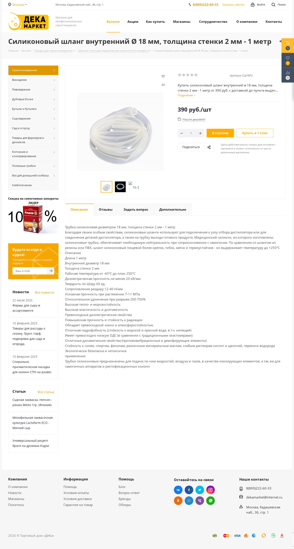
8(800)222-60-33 (205, 4)
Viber (199, 500)
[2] (184, 75)
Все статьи (46, 392)
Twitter (199, 490)
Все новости (44, 292)
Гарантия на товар (78, 505)
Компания (17, 479)
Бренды (125, 499)
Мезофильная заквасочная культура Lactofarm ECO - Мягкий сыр (32, 423)
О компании (18, 487)
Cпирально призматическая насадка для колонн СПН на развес (32, 367)
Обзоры (125, 505)
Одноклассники (178, 500)
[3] (188, 75)
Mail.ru (189, 500)
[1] (180, 75)
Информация (75, 479)
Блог (122, 487)
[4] (192, 75)
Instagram (210, 490)
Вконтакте (178, 490)
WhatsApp (210, 500)
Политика (16, 505)
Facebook (189, 490)
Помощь (70, 487)
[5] (196, 75)
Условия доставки (77, 499)
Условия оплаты (76, 493)
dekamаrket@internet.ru (264, 497)
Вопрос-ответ (129, 493)
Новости (15, 493)
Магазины (16, 499)
